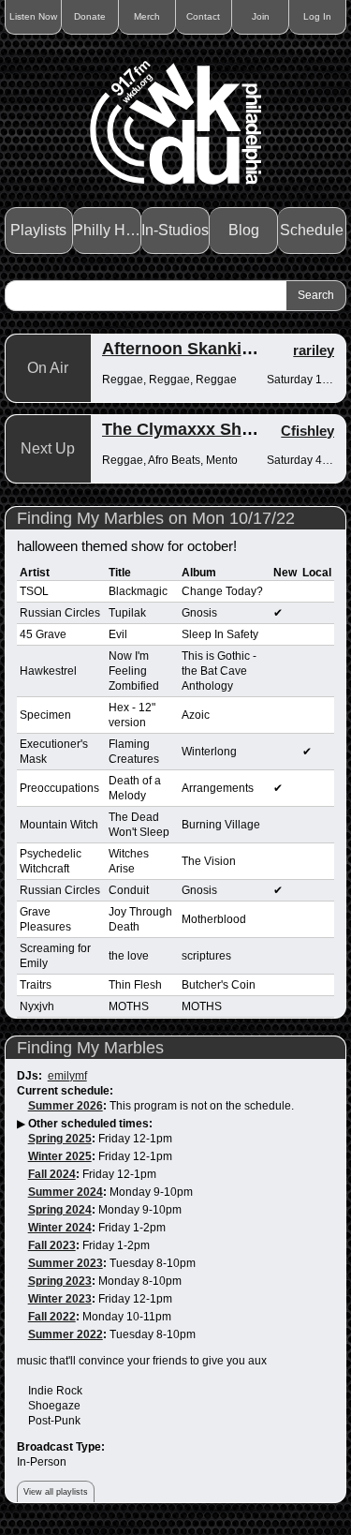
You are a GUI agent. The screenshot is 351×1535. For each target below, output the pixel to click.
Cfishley (307, 431)
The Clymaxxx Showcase (202, 429)
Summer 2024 (65, 1192)
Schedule (312, 230)
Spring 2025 (60, 1138)
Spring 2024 (60, 1209)
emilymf (67, 1075)
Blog (243, 230)
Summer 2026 (65, 1105)
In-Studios (175, 230)
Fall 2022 (52, 1316)
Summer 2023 (65, 1263)
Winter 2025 (60, 1156)
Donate (90, 16)
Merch (147, 16)
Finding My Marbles (90, 1047)
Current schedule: (65, 1090)
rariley (313, 350)
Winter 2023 (60, 1298)
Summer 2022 (65, 1334)
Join (261, 16)
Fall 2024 (52, 1174)
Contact (203, 16)
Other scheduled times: (90, 1123)
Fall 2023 (52, 1245)
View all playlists (55, 1492)
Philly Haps (107, 230)
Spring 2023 (60, 1281)
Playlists (38, 230)
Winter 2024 (60, 1227)
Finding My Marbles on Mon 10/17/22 (156, 518)
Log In (317, 16)
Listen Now (33, 16)
